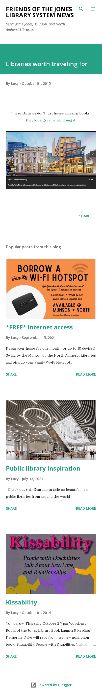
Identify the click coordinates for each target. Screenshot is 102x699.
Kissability (21, 602)
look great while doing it (55, 120)
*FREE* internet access (39, 327)
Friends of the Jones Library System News (40, 12)
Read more (86, 374)
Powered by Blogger (54, 685)
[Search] (81, 9)
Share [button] (84, 215)
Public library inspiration (43, 468)
